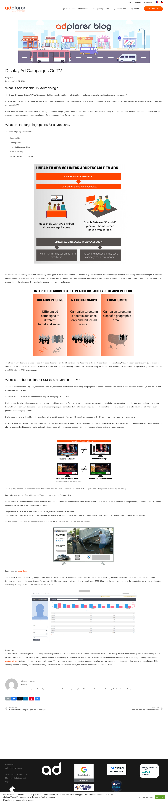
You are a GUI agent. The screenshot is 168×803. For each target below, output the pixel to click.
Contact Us (9, 764)
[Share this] (14, 698)
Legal (7, 782)
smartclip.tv (22, 571)
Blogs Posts (10, 77)
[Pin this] (31, 698)
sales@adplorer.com (13, 768)
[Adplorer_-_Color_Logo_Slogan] (15, 9)
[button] (89, 9)
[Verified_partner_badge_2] (149, 771)
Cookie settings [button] (146, 797)
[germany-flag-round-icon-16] (162, 2)
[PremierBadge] (84, 773)
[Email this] (8, 698)
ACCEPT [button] (159, 797)
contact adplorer (12, 661)
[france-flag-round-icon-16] (157, 2)
